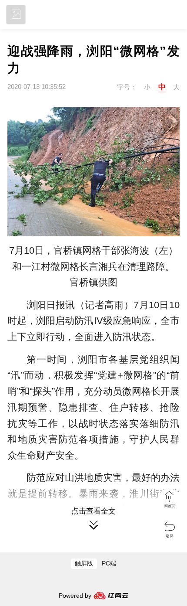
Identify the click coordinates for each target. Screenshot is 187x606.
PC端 (109, 563)
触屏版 (84, 563)
